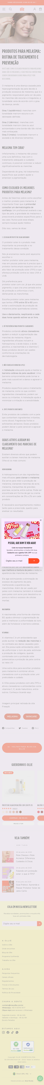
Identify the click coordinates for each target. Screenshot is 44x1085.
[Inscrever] (33, 561)
